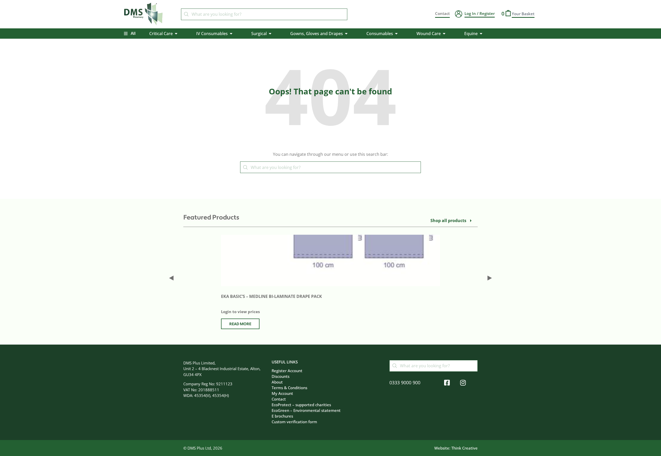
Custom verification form (294, 421)
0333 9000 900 (404, 382)
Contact (279, 399)
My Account (282, 393)
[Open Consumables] (396, 33)
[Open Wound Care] (444, 33)
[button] (171, 277)
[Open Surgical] (270, 33)
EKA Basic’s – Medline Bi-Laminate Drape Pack (271, 296)
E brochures (282, 416)
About (277, 382)
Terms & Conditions (289, 387)
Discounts (280, 376)
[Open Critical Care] (176, 33)
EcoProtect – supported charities (301, 404)
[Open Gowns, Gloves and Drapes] (346, 33)
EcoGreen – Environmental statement (306, 410)
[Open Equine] (481, 33)
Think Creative (464, 448)
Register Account (287, 370)
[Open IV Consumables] (231, 33)
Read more (240, 324)
